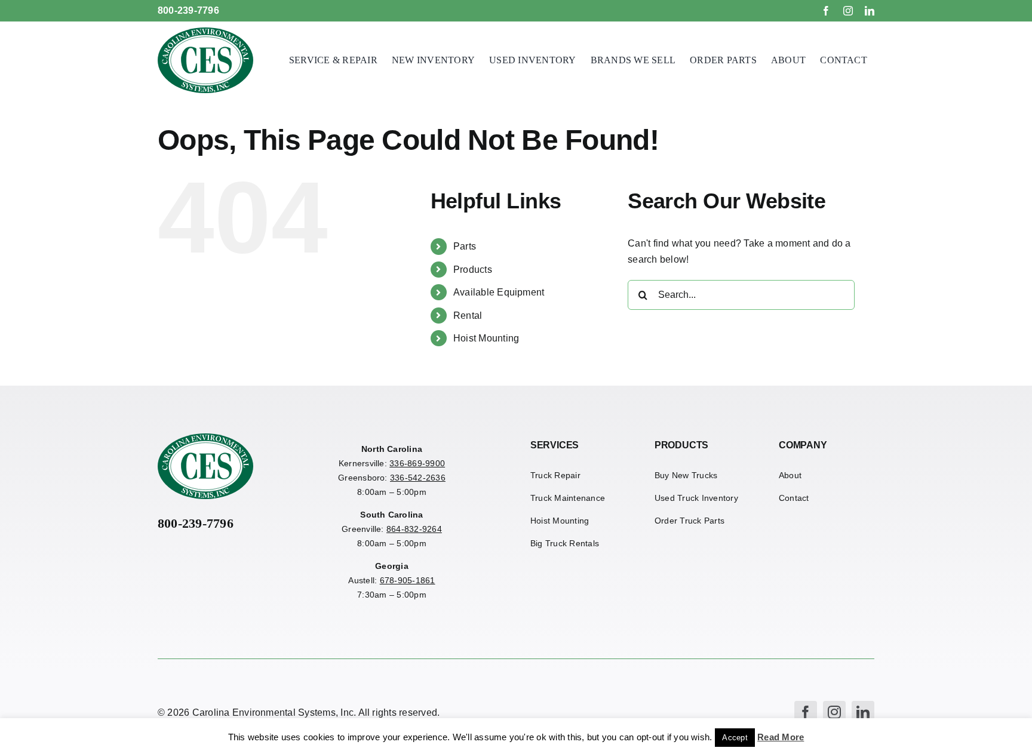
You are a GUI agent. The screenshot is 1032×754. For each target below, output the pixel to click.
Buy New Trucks (686, 475)
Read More (780, 737)
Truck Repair (555, 475)
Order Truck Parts (689, 520)
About (790, 475)
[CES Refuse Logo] (205, 32)
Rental (467, 315)
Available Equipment (499, 292)
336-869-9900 (417, 463)
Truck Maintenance (567, 498)
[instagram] (848, 11)
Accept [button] (734, 737)
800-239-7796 (188, 10)
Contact (794, 498)
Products (472, 269)
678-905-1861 (407, 580)
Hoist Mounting (486, 338)
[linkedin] (869, 11)
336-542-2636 (418, 477)
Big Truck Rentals (564, 543)
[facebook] (826, 11)
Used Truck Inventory (696, 498)
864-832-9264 (414, 529)
